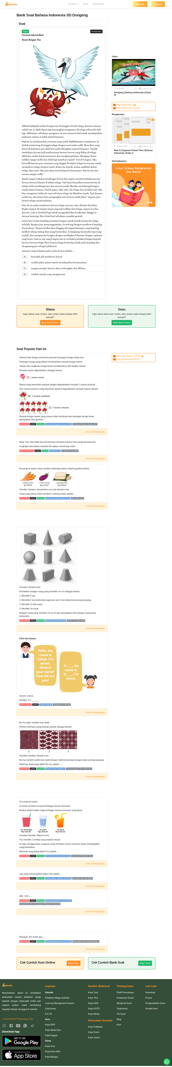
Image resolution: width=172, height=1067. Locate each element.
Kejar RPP (50, 1025)
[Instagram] (4, 1025)
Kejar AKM (93, 1003)
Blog (85, 4)
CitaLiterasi (50, 1008)
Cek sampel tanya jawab (127, 108)
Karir (119, 1025)
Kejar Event (93, 1032)
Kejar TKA (93, 998)
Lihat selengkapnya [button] (95, 432)
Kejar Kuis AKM (52, 1051)
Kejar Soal (145, 963)
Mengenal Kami (124, 1003)
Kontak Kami (151, 1008)
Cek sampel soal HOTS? (127, 359)
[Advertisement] (62, 285)
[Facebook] (11, 1025)
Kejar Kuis (73, 963)
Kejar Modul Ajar (53, 1030)
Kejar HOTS (94, 1008)
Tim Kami (121, 1014)
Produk (73, 4)
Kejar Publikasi (95, 1027)
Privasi (148, 998)
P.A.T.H (48, 1014)
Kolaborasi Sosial (125, 998)
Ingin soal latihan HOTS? (127, 356)
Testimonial (98, 4)
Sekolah (49, 992)
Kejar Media (94, 1014)
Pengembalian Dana (155, 1003)
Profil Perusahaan (125, 992)
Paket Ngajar (51, 1035)
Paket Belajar (51, 1057)
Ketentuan (150, 992)
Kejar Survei (94, 1037)
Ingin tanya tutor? (123, 105)
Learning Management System (59, 1003)
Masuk (140, 4)
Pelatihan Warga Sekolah (57, 998)
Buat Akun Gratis (50, 323)
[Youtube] (18, 1025)
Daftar (158, 4)
